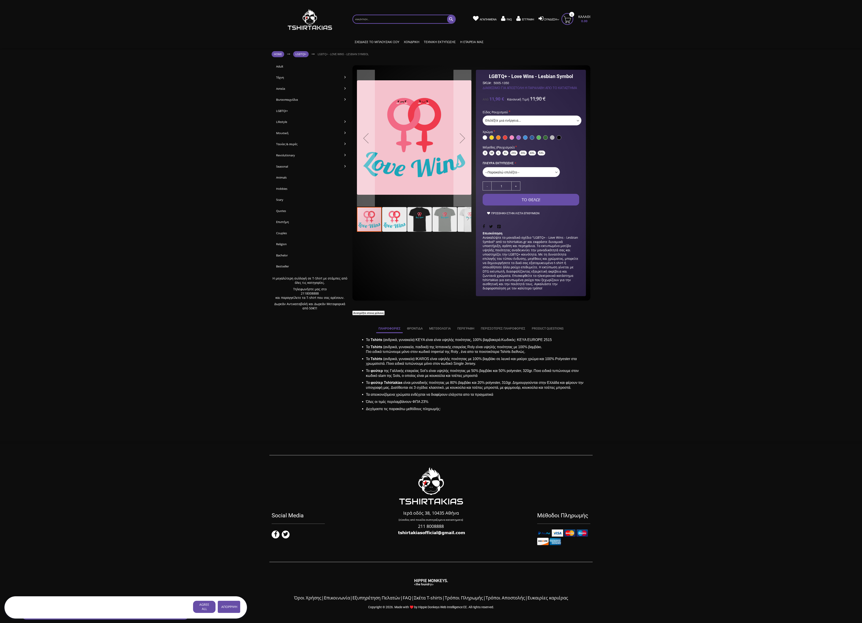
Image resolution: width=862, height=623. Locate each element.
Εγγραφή (528, 19)
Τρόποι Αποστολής (505, 598)
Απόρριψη (229, 607)
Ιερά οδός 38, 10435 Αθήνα (431, 513)
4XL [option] (532, 153)
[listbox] (532, 120)
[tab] (389, 328)
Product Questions (547, 328)
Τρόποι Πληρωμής (464, 598)
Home (278, 54)
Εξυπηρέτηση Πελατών (376, 598)
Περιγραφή (465, 328)
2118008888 (310, 293)
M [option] (491, 153)
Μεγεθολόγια (440, 328)
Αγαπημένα (488, 19)
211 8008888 (431, 526)
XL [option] (505, 153)
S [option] (485, 153)
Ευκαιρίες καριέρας (548, 598)
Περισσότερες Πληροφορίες (503, 328)
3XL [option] (523, 153)
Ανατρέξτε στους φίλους (368, 313)
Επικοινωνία (337, 598)
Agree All (204, 606)
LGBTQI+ (300, 54)
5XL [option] (541, 153)
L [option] (498, 153)
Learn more (157, 607)
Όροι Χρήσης (307, 598)
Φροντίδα (415, 328)
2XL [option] (513, 153)
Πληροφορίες (389, 328)
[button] (366, 138)
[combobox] (404, 19)
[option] (485, 137)
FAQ (509, 19)
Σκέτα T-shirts (428, 598)
